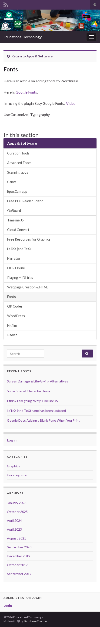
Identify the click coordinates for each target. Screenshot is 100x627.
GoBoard (14, 211)
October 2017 (17, 565)
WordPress (16, 316)
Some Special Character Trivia (28, 391)
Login (7, 605)
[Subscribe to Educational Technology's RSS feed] (5, 3)
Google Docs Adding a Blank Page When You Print (43, 420)
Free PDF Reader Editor (25, 201)
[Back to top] (89, 616)
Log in (12, 440)
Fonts (11, 297)
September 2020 (19, 547)
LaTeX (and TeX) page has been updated (36, 411)
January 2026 (16, 503)
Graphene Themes (35, 621)
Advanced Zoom (19, 163)
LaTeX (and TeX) (19, 249)
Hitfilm (12, 325)
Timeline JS (15, 220)
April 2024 (14, 520)
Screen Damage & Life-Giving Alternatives (37, 381)
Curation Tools (18, 153)
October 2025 (17, 512)
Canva (11, 182)
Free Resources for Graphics (28, 239)
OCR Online (16, 268)
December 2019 (18, 556)
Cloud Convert (18, 230)
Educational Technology (22, 37)
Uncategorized (17, 475)
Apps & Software (40, 56)
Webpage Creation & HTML (27, 287)
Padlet (12, 335)
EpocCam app (17, 191)
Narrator (13, 258)
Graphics (13, 466)
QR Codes (15, 306)
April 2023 (14, 529)
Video (71, 103)
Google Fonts (26, 92)
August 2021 (16, 538)
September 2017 (19, 574)
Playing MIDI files (20, 278)
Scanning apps (17, 172)
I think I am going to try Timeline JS (32, 401)
